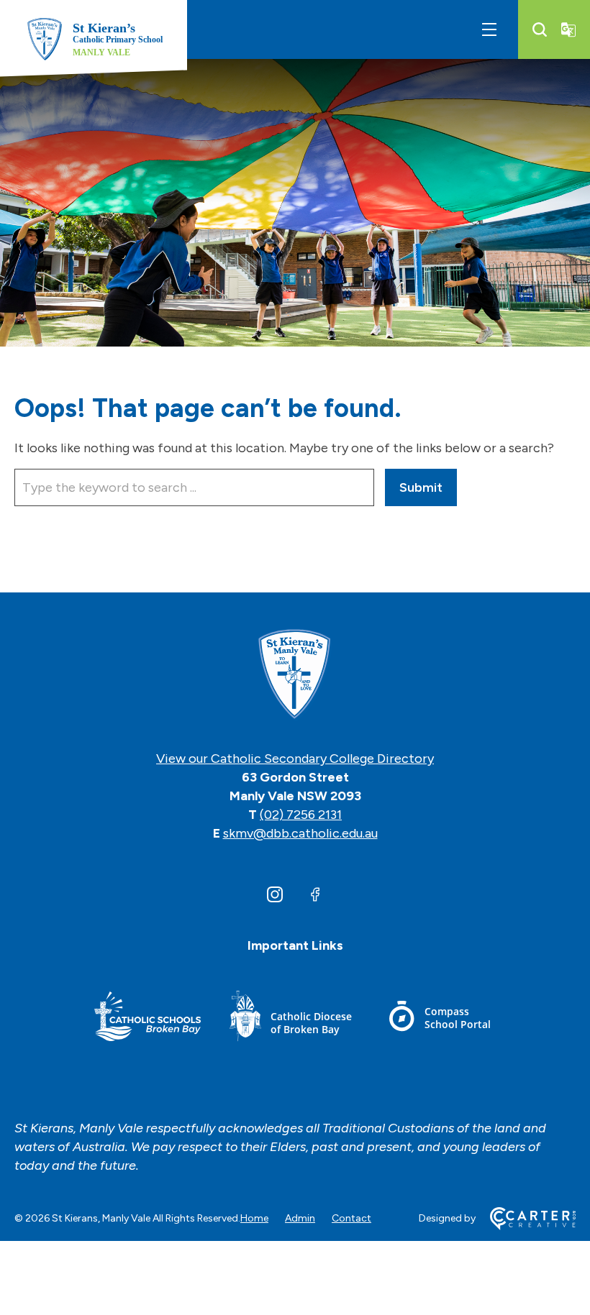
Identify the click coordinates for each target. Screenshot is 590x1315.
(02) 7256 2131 (301, 815)
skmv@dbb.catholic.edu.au (300, 833)
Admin (300, 1218)
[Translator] (568, 29)
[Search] (539, 29)
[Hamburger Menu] (489, 29)
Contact (351, 1218)
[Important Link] (147, 1018)
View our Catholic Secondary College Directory (295, 758)
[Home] (295, 675)
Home (254, 1218)
